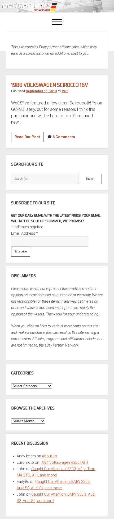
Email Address (24, 233)
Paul (65, 91)
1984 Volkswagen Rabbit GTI (64, 462)
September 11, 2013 (41, 91)
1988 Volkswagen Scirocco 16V (49, 85)
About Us (49, 456)
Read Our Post (29, 138)
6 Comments (63, 137)
